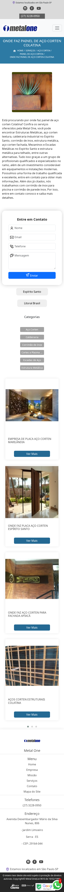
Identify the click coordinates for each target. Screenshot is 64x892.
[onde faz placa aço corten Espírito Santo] (32, 492)
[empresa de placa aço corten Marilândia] (32, 405)
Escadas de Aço (32, 360)
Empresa (32, 770)
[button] (28, 726)
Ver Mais (32, 454)
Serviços (32, 781)
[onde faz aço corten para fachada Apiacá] (32, 579)
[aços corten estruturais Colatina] (32, 665)
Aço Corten (32, 329)
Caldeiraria (32, 337)
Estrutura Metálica (32, 367)
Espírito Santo (32, 292)
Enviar (33, 275)
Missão (32, 775)
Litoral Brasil (32, 303)
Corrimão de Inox (32, 344)
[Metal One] (20, 28)
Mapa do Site (32, 791)
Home (32, 764)
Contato (32, 786)
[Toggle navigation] (57, 28)
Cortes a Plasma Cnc (33, 352)
